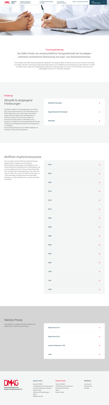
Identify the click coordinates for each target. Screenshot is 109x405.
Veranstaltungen (82, 1)
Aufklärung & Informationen (64, 386)
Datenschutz (88, 386)
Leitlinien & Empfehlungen (61, 2)
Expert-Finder (37, 390)
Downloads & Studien (62, 388)
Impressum (88, 384)
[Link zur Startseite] (7, 2)
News (74, 1)
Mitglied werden (38, 396)
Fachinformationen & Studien (42, 388)
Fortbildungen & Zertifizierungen (25, 2)
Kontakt (86, 388)
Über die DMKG (13, 2)
